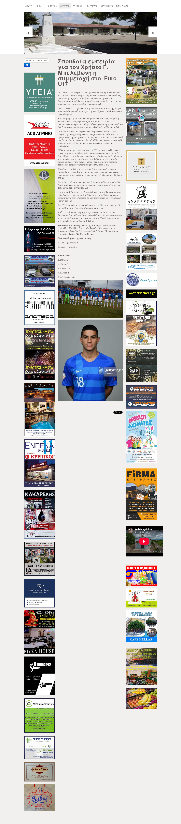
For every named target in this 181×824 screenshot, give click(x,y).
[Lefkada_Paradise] (39, 409)
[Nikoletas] (39, 195)
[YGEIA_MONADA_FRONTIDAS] (39, 91)
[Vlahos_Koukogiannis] (39, 558)
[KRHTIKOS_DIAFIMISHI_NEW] (39, 463)
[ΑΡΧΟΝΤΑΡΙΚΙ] (141, 323)
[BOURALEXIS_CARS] (39, 270)
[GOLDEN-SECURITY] (141, 365)
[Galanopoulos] (141, 698)
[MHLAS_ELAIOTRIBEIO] (141, 80)
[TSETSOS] (39, 747)
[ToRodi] (141, 597)
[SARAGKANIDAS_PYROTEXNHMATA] (39, 353)
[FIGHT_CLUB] (39, 514)
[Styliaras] (39, 715)
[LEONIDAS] (39, 771)
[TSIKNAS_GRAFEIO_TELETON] (141, 165)
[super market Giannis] (141, 575)
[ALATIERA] (39, 307)
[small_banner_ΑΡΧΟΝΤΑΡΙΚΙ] (141, 293)
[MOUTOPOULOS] (141, 396)
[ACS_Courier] (39, 140)
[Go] (27, 65)
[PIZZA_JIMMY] (39, 631)
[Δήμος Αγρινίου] (141, 279)
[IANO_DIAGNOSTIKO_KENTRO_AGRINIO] (141, 125)
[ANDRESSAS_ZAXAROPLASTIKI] (141, 206)
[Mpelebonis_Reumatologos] (39, 238)
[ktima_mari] (141, 251)
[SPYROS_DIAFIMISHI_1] (141, 665)
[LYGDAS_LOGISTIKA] (39, 592)
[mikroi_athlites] (141, 436)
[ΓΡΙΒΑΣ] (39, 797)
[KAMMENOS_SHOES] (39, 675)
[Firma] (141, 494)
